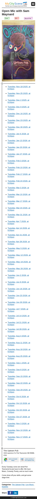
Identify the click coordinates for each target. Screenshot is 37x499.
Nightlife (5, 487)
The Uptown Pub (18, 485)
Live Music (29, 485)
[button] (33, 4)
